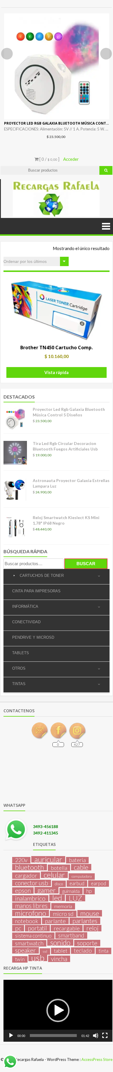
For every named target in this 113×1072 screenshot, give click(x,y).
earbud (77, 883)
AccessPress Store (96, 1059)
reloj (92, 928)
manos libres (31, 905)
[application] (57, 1011)
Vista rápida (56, 372)
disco (59, 883)
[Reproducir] (11, 1035)
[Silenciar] (96, 1035)
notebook (26, 921)
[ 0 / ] (49, 159)
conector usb (31, 883)
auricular (48, 859)
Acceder (71, 159)
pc (18, 928)
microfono (30, 913)
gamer (46, 890)
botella (59, 868)
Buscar (85, 563)
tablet (60, 951)
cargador (26, 875)
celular (54, 875)
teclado (83, 950)
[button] (58, 1010)
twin (20, 959)
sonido (60, 942)
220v (21, 860)
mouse (89, 913)
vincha (59, 959)
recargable (67, 928)
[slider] (53, 1035)
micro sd (63, 914)
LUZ (75, 898)
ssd (45, 951)
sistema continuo (33, 936)
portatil (37, 928)
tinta (103, 951)
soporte (87, 943)
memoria (63, 906)
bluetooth (29, 867)
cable (81, 867)
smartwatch (29, 943)
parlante (55, 921)
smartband (71, 935)
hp (89, 891)
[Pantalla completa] (105, 1035)
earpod (98, 883)
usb (37, 958)
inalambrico (30, 898)
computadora (82, 876)
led (57, 898)
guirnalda (71, 891)
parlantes (84, 921)
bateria (77, 860)
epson (23, 890)
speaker (25, 950)
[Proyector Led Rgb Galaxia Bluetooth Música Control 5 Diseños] (56, 66)
